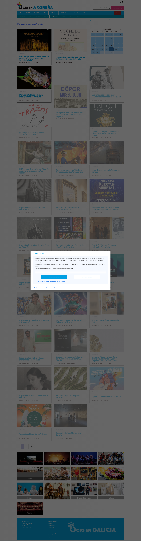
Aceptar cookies (54, 277)
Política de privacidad (50, 288)
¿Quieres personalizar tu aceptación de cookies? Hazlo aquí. (52, 281)
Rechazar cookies (87, 277)
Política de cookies (38, 288)
